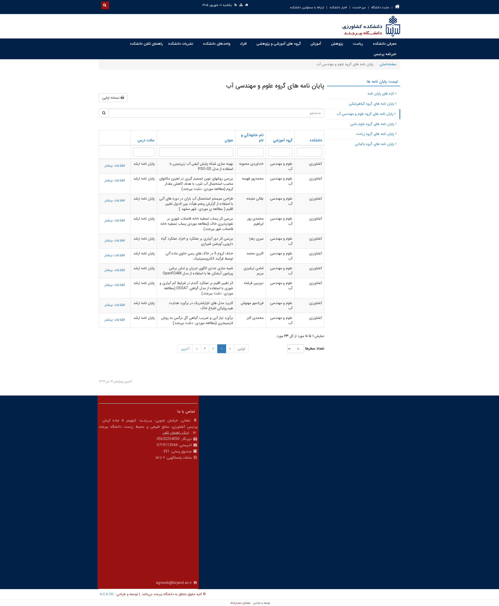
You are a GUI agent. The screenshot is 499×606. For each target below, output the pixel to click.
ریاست (358, 44)
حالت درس (146, 140)
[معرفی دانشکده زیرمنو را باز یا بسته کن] (368, 44)
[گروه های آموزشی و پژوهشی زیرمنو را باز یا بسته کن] (251, 44)
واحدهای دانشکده (216, 44)
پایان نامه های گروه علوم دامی (372, 124)
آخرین (185, 349)
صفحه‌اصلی (387, 64)
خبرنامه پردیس (385, 54)
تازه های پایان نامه (381, 93)
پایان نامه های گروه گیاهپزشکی (372, 104)
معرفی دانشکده (384, 44)
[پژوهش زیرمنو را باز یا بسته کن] (326, 44)
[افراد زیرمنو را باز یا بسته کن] (235, 44)
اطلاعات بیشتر (114, 165)
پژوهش (337, 44)
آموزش (316, 44)
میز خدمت (359, 7)
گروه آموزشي (282, 140)
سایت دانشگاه (380, 7)
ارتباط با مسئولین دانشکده (307, 7)
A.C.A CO (107, 594)
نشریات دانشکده (180, 44)
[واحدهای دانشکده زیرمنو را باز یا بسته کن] (198, 44)
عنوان (229, 140)
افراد (243, 44)
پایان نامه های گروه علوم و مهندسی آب (365, 114)
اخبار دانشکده (338, 7)
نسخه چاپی (111, 98)
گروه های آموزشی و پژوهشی (279, 44)
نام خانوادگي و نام (252, 137)
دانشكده (316, 140)
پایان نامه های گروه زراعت (375, 134)
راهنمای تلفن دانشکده (146, 44)
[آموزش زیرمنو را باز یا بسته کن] (306, 44)
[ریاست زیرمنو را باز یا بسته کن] (348, 44)
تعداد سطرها (314, 348)
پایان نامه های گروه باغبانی (375, 144)
